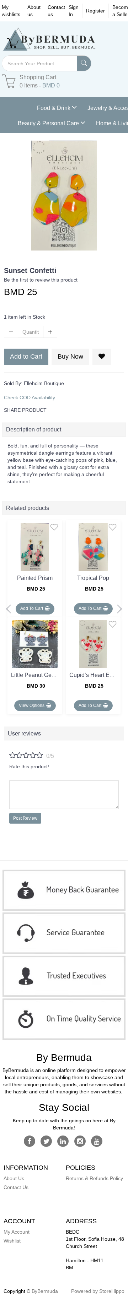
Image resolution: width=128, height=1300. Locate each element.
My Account (17, 1232)
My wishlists (11, 10)
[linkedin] (63, 1141)
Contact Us (16, 1187)
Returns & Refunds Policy (94, 1178)
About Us (14, 1178)
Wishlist (12, 1241)
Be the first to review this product (41, 280)
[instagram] (79, 1141)
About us (34, 10)
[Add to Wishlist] (101, 357)
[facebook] (29, 1141)
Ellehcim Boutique (44, 383)
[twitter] (46, 1141)
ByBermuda (45, 1291)
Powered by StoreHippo (97, 1291)
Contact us (56, 10)
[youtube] (96, 1141)
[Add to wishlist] (54, 527)
